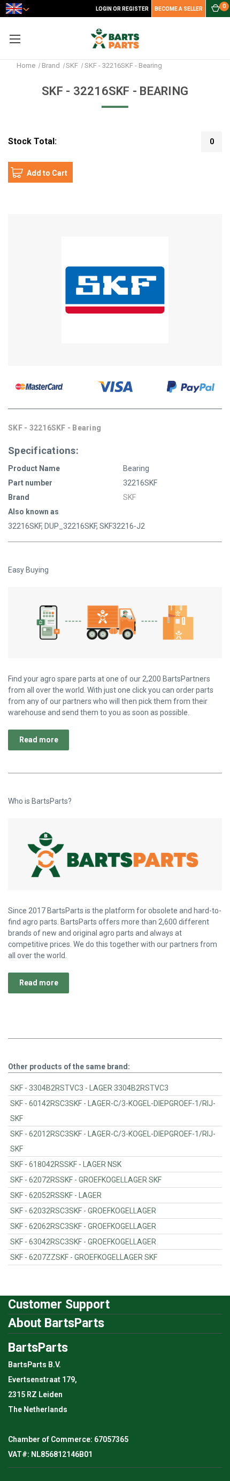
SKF (129, 497)
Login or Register (122, 9)
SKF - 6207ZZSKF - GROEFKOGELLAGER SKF (83, 1257)
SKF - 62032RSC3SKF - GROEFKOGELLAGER (83, 1210)
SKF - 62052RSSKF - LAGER (56, 1195)
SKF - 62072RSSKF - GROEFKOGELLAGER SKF (86, 1180)
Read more (38, 739)
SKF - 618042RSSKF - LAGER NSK (65, 1164)
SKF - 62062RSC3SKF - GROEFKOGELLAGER (83, 1226)
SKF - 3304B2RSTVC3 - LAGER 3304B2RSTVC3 (89, 1088)
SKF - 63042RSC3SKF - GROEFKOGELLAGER (83, 1241)
